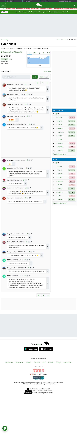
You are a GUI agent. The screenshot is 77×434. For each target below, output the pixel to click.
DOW (27, 1)
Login (35, 77)
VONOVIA (60, 128)
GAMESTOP (61, 192)
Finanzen (37, 362)
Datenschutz (67, 362)
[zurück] (42, 82)
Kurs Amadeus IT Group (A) (12, 52)
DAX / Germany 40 (63, 125)
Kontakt (50, 362)
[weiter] (47, 82)
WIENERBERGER (63, 199)
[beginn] (37, 82)
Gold (45, 1)
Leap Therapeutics (63, 150)
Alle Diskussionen (60, 154)
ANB (44, 362)
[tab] (29, 53)
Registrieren (44, 77)
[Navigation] (3, 5)
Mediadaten (19, 362)
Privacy (58, 362)
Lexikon (28, 362)
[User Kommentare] (5, 428)
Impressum (9, 362)
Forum (64, 40)
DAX (10, 1)
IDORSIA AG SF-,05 (63, 143)
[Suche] (74, 5)
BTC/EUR (65, 1)
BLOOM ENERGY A (63, 147)
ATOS (59, 117)
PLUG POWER (62, 185)
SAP (59, 196)
